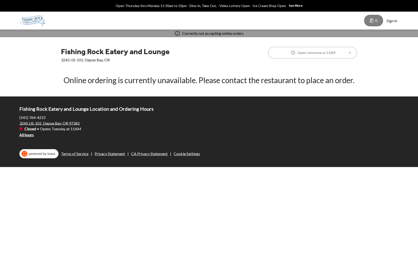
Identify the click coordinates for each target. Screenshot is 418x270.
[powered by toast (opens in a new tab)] (39, 154)
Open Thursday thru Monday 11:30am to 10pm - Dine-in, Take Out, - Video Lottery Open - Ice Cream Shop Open (201, 6)
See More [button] (296, 6)
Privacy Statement (110, 153)
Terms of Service (75, 153)
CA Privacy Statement (149, 153)
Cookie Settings (187, 153)
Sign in (392, 20)
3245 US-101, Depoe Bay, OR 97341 (49, 123)
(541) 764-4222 (32, 117)
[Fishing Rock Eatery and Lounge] (32, 21)
